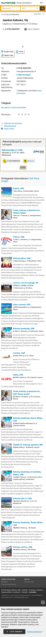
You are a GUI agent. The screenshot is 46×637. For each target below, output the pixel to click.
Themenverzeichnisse (8, 584)
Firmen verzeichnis (24, 3)
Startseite (4, 582)
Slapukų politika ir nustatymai (10, 592)
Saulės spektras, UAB (13, 590)
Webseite (30, 161)
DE (41, 3)
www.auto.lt (14, 595)
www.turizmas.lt (25, 595)
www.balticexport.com (21, 597)
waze (21, 52)
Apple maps (8, 55)
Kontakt (24, 590)
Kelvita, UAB (18, 188)
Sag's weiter (9, 129)
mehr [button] (23, 167)
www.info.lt (5, 595)
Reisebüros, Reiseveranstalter (13, 107)
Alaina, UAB (18, 375)
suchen (42, 8)
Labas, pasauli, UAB (21, 304)
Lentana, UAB (19, 353)
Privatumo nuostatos (36, 590)
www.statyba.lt (37, 595)
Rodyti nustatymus (34, 632)
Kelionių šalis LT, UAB (12, 150)
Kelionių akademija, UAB (23, 328)
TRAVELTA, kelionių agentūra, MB (27, 445)
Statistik (24, 592)
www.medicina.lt (7, 597)
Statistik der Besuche (13, 123)
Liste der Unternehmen (10, 14)
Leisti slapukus (15, 631)
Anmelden (32, 592)
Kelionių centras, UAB (22, 547)
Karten (27, 579)
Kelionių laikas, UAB (21, 258)
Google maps (8, 52)
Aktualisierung (10, 126)
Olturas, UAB (18, 237)
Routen (31, 582)
